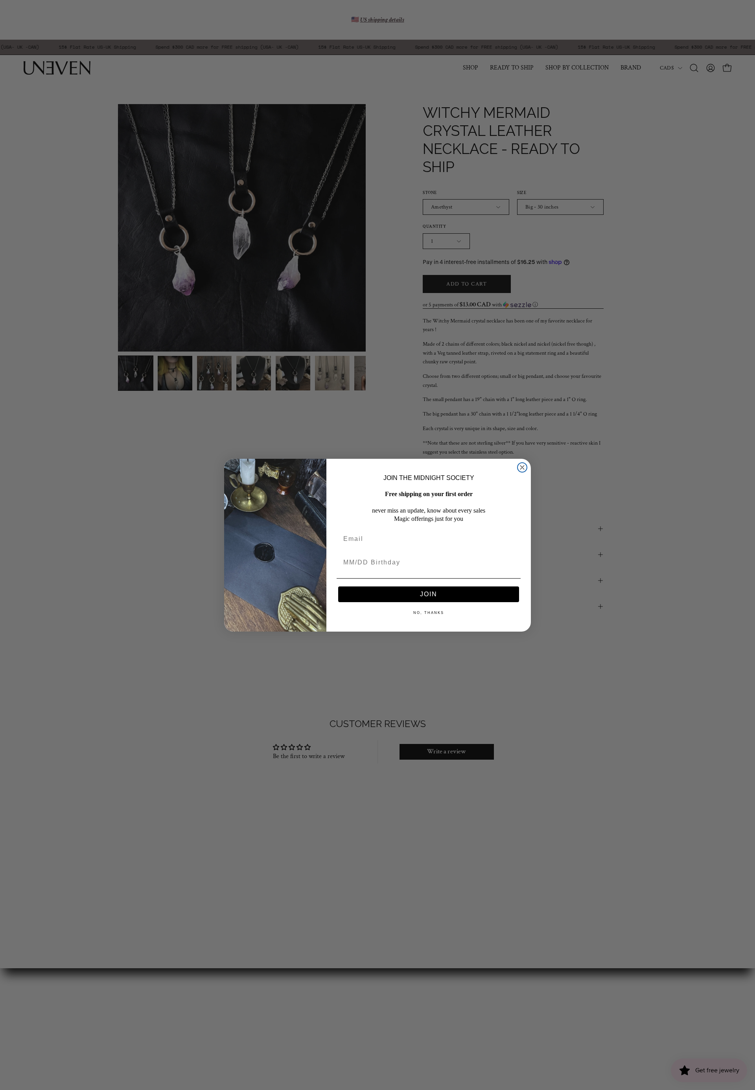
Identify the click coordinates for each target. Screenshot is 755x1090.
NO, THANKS (428, 613)
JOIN (428, 594)
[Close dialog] (522, 467)
